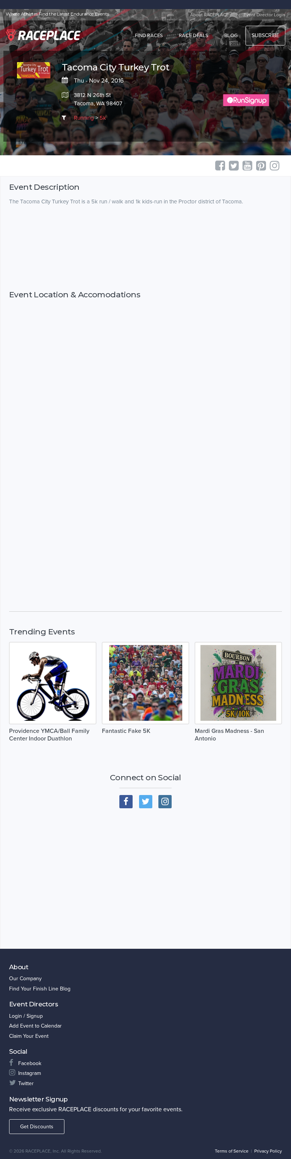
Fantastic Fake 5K (126, 731)
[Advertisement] (145, 248)
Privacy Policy (268, 1151)
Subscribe (265, 35)
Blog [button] (231, 36)
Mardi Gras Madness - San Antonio (229, 734)
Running (84, 117)
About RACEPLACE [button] (209, 14)
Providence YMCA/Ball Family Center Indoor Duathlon (49, 734)
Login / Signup (26, 1016)
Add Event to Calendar (35, 1026)
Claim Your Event (28, 1036)
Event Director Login (264, 14)
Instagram (29, 1073)
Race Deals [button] (194, 36)
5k (103, 117)
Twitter (26, 1083)
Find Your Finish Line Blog (39, 989)
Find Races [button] (149, 36)
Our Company (25, 978)
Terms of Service (232, 1151)
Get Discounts (36, 1126)
